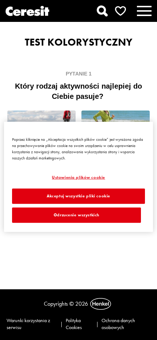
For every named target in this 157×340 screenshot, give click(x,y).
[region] (78, 177)
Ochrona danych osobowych (118, 324)
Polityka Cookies (74, 324)
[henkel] (100, 304)
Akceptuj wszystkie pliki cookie (78, 195)
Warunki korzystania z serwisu (28, 324)
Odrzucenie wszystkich (76, 214)
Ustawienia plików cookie (78, 177)
